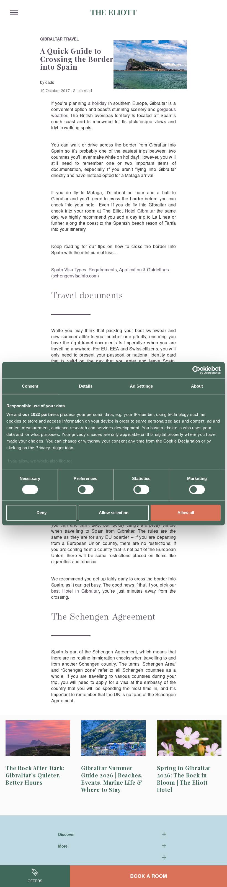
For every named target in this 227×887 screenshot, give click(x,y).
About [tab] (197, 386)
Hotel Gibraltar (140, 211)
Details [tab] (85, 386)
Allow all (185, 512)
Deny (42, 512)
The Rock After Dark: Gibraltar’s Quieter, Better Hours (35, 775)
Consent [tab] (30, 386)
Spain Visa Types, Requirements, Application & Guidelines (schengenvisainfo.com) (110, 272)
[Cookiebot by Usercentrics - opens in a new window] (196, 370)
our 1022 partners (40, 414)
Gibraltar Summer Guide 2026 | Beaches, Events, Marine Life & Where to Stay (112, 778)
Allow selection (113, 512)
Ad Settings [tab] (141, 386)
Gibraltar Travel (59, 39)
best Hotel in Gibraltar (75, 591)
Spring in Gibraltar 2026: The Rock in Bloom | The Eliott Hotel (184, 778)
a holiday (97, 103)
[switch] (86, 489)
